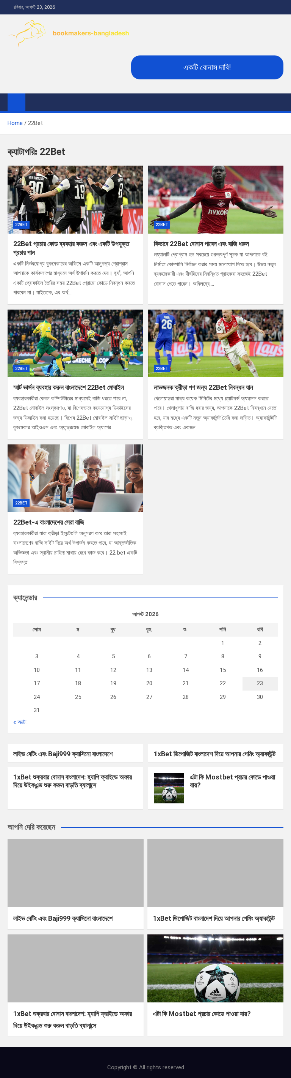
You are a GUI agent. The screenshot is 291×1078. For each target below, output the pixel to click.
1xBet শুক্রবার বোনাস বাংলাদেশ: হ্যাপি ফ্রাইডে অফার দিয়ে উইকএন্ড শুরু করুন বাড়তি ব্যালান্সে (72, 781)
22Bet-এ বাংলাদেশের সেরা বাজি (48, 522)
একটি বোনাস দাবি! (207, 67)
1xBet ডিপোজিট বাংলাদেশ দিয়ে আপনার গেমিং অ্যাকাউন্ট (214, 754)
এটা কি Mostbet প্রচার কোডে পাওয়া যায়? (202, 1014)
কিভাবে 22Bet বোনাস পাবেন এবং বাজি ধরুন (201, 244)
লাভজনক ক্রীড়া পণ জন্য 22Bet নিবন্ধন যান (203, 387)
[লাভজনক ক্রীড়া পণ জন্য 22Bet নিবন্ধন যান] (215, 344)
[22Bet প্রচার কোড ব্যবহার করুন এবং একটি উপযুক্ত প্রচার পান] (75, 200)
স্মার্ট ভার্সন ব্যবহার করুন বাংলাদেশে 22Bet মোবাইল (68, 387)
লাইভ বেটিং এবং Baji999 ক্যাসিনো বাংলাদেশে (63, 754)
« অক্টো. (20, 722)
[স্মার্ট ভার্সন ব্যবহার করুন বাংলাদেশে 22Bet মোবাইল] (75, 344)
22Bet (21, 224)
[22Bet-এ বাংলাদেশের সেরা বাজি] (75, 478)
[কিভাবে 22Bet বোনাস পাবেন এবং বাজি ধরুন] (215, 200)
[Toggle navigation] (34, 102)
